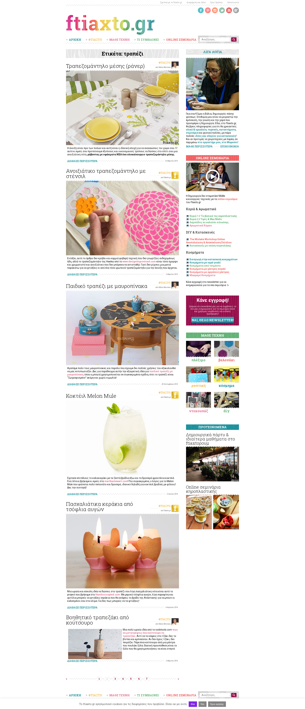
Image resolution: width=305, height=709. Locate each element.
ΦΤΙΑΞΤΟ (95, 39)
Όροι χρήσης (217, 704)
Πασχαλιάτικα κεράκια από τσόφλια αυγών (99, 506)
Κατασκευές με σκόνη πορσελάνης (210, 245)
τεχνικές (213, 129)
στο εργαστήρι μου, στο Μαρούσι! (218, 142)
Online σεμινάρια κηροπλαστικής (203, 489)
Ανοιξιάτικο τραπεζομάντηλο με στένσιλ (106, 173)
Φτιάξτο (165, 62)
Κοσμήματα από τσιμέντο (205, 265)
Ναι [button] (193, 704)
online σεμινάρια (227, 199)
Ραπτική (199, 385)
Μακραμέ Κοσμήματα (202, 275)
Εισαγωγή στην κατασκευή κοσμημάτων (213, 259)
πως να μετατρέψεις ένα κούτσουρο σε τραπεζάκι (150, 632)
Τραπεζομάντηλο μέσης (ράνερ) (105, 65)
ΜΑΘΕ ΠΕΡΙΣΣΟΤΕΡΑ (199, 146)
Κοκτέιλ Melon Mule (91, 395)
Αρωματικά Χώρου (201, 225)
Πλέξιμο (198, 360)
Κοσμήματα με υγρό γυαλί (205, 262)
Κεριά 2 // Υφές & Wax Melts (206, 219)
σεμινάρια (192, 132)
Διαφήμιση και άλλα (196, 2)
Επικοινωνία (233, 2)
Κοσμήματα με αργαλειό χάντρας (209, 272)
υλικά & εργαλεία (196, 129)
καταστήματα (227, 129)
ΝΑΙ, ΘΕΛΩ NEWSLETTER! (213, 320)
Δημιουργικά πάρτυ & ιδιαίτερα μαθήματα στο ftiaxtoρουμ (210, 439)
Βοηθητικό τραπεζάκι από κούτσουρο (97, 620)
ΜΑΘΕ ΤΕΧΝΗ (119, 39)
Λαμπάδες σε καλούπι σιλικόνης (209, 222)
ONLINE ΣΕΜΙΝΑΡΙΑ (181, 39)
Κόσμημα (226, 385)
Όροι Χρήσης (216, 2)
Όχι (202, 704)
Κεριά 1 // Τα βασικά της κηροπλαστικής (213, 216)
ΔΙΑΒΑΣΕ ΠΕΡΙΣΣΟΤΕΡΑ (82, 161)
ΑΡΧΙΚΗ (75, 39)
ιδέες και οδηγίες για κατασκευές (215, 136)
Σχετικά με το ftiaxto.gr (171, 2)
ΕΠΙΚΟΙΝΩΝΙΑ (229, 146)
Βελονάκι (227, 360)
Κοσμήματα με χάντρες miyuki (208, 268)
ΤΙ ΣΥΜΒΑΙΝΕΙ (148, 39)
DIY (226, 411)
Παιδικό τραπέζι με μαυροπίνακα (106, 285)
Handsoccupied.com (107, 594)
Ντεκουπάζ (198, 411)
